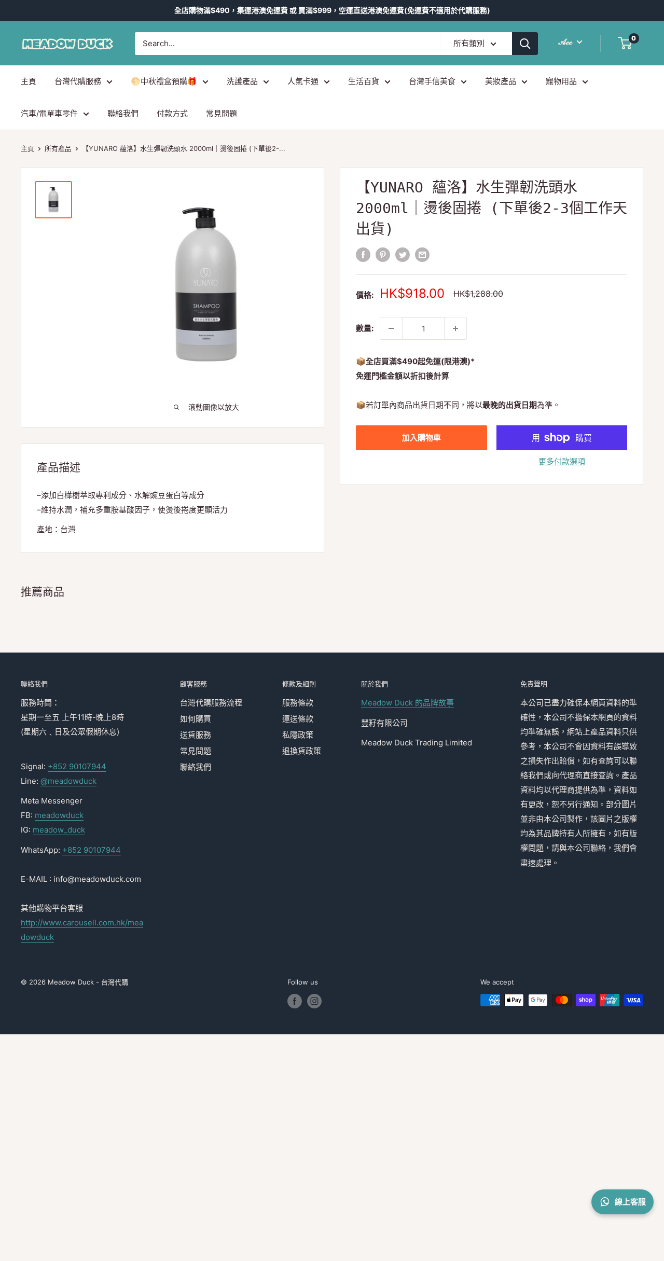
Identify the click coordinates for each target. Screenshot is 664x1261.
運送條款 (297, 719)
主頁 (28, 81)
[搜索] (525, 43)
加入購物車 (421, 437)
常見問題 (221, 113)
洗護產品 (242, 81)
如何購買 (195, 719)
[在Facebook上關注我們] (294, 1001)
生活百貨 (363, 81)
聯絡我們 (123, 113)
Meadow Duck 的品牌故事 (407, 703)
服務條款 (297, 703)
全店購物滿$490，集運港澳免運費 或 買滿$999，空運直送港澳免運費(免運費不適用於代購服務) (332, 10)
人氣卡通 (303, 81)
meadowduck (59, 815)
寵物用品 (561, 81)
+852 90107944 (77, 766)
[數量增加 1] (455, 328)
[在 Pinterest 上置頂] (383, 254)
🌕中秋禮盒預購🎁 (164, 81)
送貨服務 (195, 735)
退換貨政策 (301, 751)
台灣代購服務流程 (211, 703)
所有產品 (58, 148)
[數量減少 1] (391, 328)
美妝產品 (500, 81)
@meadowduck (68, 781)
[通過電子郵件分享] (422, 254)
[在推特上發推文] (402, 254)
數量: (365, 328)
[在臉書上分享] (363, 254)
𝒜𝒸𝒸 (566, 41)
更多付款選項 (561, 461)
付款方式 (172, 113)
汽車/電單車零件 (49, 113)
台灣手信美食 (432, 81)
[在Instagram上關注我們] (314, 1001)
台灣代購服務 (77, 81)
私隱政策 (297, 735)
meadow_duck (59, 830)
